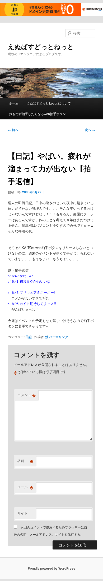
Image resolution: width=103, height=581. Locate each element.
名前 (25, 460)
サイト (22, 513)
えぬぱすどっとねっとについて (48, 103)
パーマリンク (58, 336)
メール (25, 487)
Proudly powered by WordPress (51, 568)
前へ (13, 129)
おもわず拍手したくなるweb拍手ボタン (37, 113)
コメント (26, 395)
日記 (28, 336)
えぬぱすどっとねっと (41, 46)
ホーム (13, 103)
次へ (90, 129)
